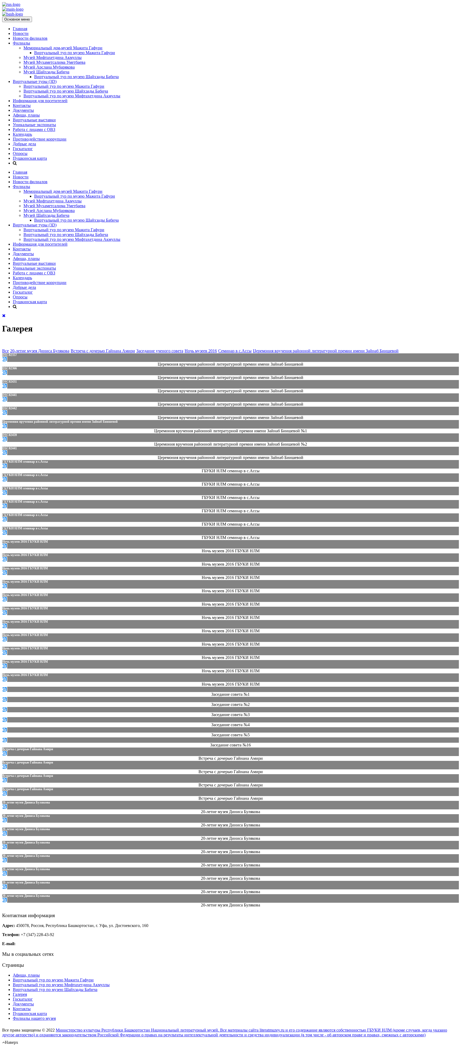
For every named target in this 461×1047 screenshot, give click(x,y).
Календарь (22, 134)
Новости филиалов (30, 38)
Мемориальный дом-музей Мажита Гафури (62, 48)
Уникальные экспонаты (34, 124)
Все (5, 351)
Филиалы (21, 43)
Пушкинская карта (30, 158)
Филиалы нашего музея (34, 1018)
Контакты (22, 105)
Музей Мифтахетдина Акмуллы (52, 57)
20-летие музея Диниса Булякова (39, 351)
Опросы (20, 153)
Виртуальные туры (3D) (35, 81)
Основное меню (17, 19)
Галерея (20, 994)
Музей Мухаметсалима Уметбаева (54, 62)
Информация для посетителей (40, 100)
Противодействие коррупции (39, 139)
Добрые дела (24, 144)
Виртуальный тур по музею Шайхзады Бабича (76, 76)
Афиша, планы (26, 115)
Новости (21, 33)
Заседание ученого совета (159, 351)
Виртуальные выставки (34, 120)
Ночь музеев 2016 (201, 351)
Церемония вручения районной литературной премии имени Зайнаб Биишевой (326, 351)
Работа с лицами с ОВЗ (34, 129)
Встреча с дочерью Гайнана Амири (103, 351)
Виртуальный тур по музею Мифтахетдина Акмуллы (71, 96)
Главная (20, 28)
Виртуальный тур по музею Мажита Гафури (74, 52)
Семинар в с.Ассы (235, 351)
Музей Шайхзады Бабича (46, 72)
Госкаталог (23, 148)
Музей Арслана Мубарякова (49, 67)
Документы (23, 110)
